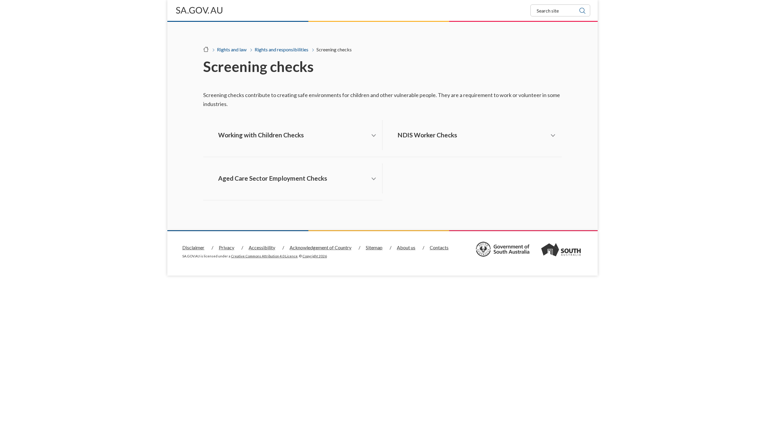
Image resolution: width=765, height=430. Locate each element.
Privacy (226, 247)
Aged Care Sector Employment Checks (272, 178)
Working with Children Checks (261, 135)
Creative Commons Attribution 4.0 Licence (264, 256)
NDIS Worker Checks (427, 135)
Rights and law (232, 49)
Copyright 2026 (314, 256)
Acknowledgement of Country (320, 247)
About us (406, 247)
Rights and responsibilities (281, 49)
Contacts (439, 247)
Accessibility (262, 247)
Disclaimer (193, 247)
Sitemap (374, 247)
